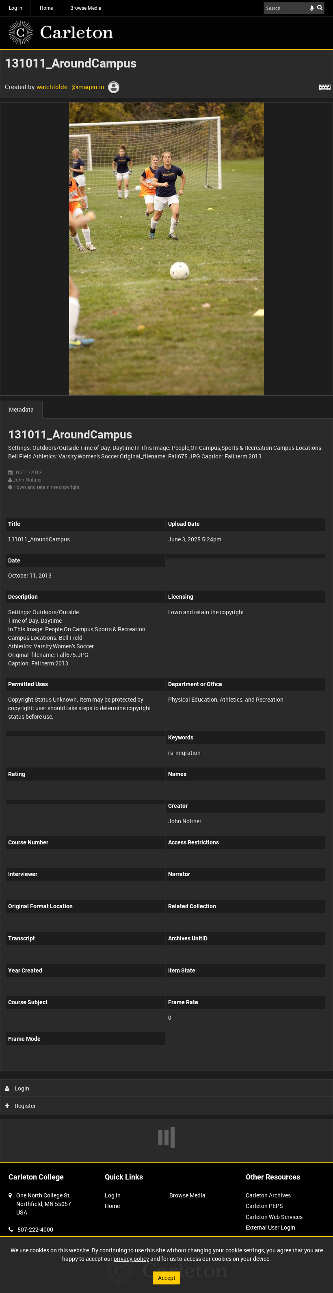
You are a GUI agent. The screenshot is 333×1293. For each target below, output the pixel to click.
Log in (15, 7)
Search (319, 7)
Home (46, 7)
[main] (166, 606)
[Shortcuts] (325, 85)
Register (24, 1106)
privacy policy (131, 1258)
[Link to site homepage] (61, 32)
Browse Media (86, 7)
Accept (166, 1278)
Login (21, 1088)
